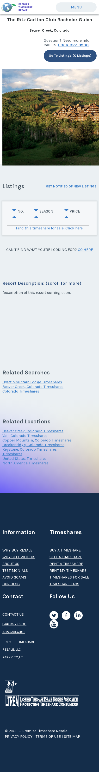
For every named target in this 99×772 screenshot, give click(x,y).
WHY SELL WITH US (18, 557)
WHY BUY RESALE (17, 550)
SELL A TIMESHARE (66, 557)
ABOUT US (10, 563)
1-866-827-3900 (73, 45)
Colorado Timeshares (20, 391)
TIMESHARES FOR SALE (69, 577)
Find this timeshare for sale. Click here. (49, 228)
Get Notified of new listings (71, 186)
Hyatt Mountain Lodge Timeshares (32, 382)
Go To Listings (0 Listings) (70, 56)
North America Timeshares (25, 463)
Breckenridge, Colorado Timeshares (33, 444)
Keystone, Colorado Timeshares (29, 449)
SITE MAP (72, 736)
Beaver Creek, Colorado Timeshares (32, 386)
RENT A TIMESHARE (66, 563)
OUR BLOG (11, 584)
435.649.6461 (13, 631)
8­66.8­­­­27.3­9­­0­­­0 (14, 624)
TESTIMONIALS (15, 570)
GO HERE (85, 249)
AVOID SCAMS (14, 577)
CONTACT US (13, 614)
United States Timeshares (24, 458)
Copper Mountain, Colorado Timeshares (37, 440)
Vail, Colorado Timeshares (24, 435)
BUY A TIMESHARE (65, 550)
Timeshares (12, 454)
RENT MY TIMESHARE (68, 570)
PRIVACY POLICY (18, 736)
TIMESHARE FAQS (64, 584)
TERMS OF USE (48, 736)
